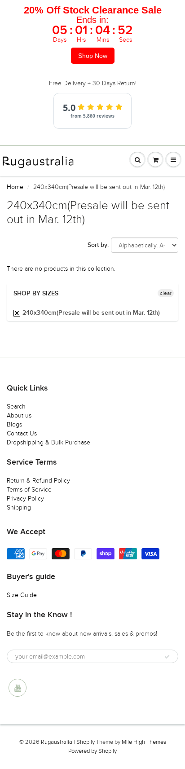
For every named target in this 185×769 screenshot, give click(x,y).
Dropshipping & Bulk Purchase (48, 442)
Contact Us (22, 433)
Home (15, 187)
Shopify (85, 742)
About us (19, 415)
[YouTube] (17, 688)
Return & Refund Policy (38, 480)
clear (166, 293)
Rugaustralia (56, 742)
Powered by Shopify (92, 751)
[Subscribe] (167, 657)
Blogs (14, 424)
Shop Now (92, 55)
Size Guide (22, 595)
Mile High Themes (144, 742)
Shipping (19, 507)
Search (16, 406)
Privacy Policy (25, 498)
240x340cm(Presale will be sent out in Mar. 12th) (90, 313)
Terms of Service (29, 489)
